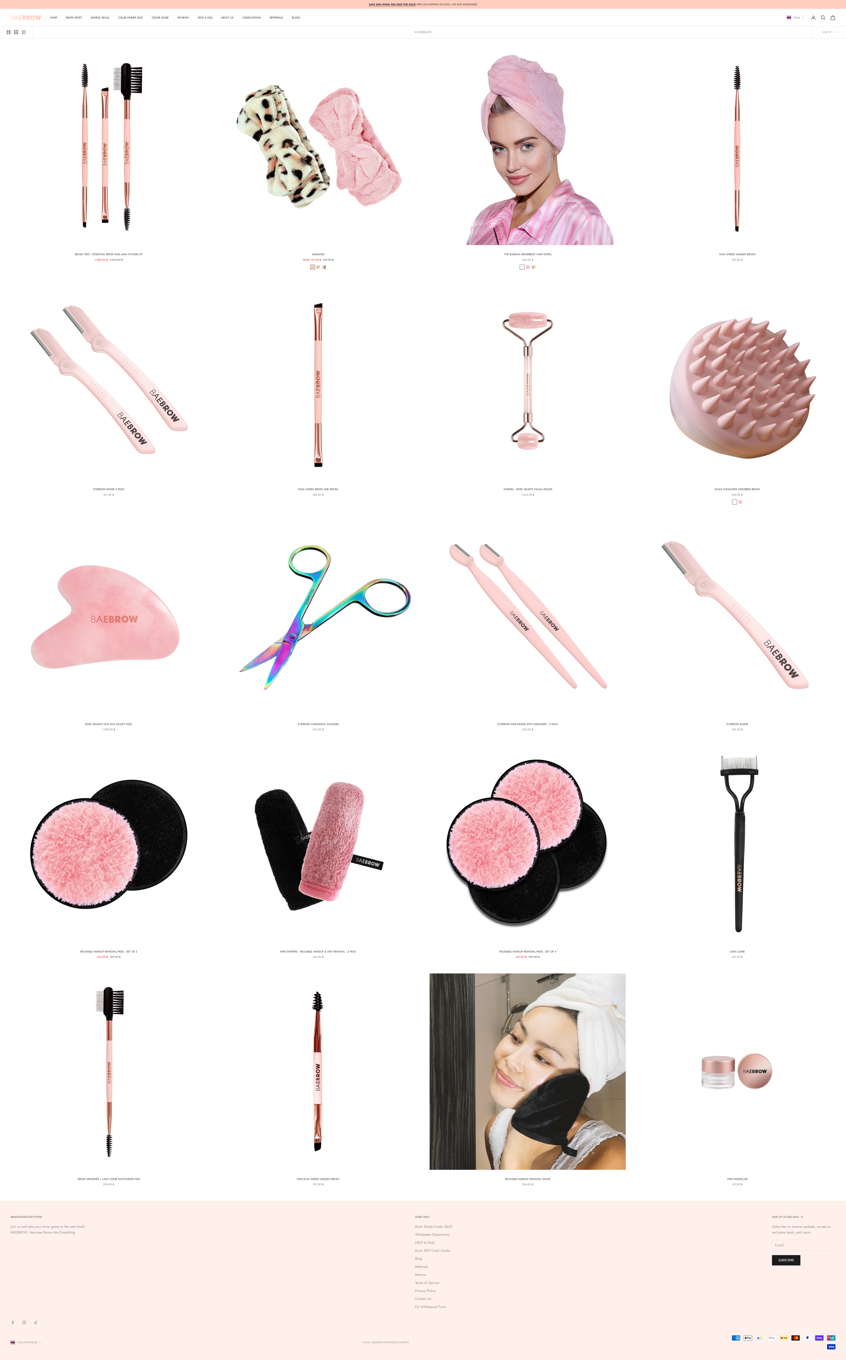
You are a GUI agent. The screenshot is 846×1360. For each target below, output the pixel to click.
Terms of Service (427, 1282)
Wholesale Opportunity (432, 1234)
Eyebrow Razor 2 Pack (108, 489)
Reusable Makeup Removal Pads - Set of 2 (108, 952)
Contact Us (423, 1298)
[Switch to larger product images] (9, 32)
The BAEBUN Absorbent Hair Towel (528, 254)
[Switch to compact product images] (24, 32)
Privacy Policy (425, 1290)
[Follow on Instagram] (24, 1322)
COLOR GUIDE (160, 18)
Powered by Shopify (396, 1342)
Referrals (421, 1266)
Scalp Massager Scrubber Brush (737, 489)
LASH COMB (737, 952)
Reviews (183, 18)
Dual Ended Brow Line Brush (318, 489)
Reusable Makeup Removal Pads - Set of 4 (527, 952)
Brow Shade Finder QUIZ (433, 1226)
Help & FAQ (205, 18)
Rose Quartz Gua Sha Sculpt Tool (108, 724)
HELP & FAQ (424, 1242)
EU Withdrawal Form (430, 1306)
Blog (418, 1258)
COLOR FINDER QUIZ (130, 18)
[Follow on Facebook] (13, 1322)
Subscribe (786, 1260)
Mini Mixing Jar (737, 1179)
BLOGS (296, 18)
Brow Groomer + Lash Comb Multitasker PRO (109, 1179)
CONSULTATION (251, 18)
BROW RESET (74, 18)
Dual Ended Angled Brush (737, 254)
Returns (420, 1274)
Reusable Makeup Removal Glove (528, 1179)
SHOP (53, 18)
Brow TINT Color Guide (432, 1250)
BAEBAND (318, 254)
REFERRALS (276, 18)
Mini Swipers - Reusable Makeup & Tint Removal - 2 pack (318, 952)
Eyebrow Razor (737, 724)
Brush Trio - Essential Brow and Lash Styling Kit (109, 254)
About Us (227, 18)
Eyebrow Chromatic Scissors (318, 724)
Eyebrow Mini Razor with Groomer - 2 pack (528, 724)
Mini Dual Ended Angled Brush (318, 1179)
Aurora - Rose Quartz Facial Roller (527, 489)
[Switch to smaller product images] (16, 32)
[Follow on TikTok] (35, 1322)
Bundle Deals (100, 18)
